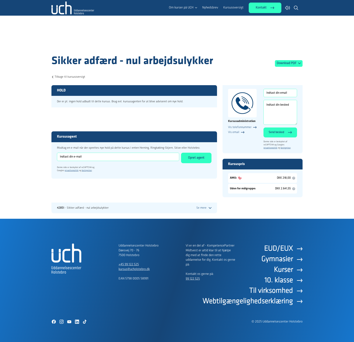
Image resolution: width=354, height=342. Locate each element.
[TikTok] (84, 322)
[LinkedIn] (77, 322)
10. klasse (279, 280)
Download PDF (287, 63)
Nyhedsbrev (210, 7)
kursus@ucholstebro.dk (134, 269)
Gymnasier (277, 259)
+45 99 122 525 (129, 264)
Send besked (276, 132)
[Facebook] (53, 322)
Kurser (283, 270)
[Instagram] (61, 322)
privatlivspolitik (72, 170)
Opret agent (196, 158)
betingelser (87, 170)
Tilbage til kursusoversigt (70, 76)
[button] (296, 8)
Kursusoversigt (233, 7)
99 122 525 (193, 279)
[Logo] (72, 47)
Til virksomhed (271, 291)
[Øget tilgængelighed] (287, 7)
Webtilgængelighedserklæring (248, 301)
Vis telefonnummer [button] (239, 127)
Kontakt (261, 7)
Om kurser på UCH (181, 7)
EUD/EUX (278, 248)
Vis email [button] (233, 132)
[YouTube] (69, 322)
